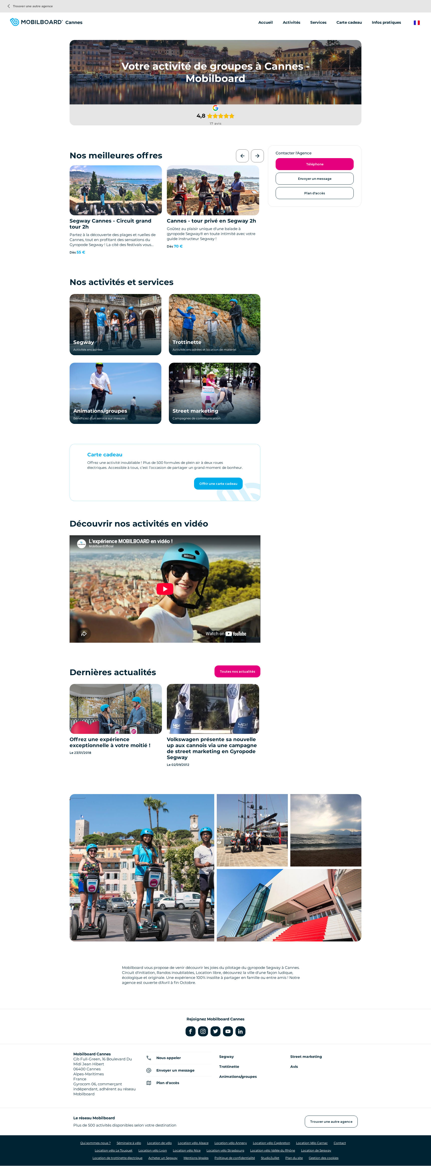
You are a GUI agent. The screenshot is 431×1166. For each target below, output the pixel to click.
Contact (340, 1143)
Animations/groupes (100, 411)
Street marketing (195, 411)
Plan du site (294, 1158)
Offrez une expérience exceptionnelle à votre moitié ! (110, 742)
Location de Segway (316, 1150)
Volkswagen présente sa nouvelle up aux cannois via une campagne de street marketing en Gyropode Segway (212, 748)
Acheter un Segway (163, 1158)
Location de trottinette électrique (117, 1158)
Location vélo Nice (187, 1150)
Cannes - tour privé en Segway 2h (211, 221)
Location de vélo (159, 1143)
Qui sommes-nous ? (95, 1143)
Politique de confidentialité (235, 1158)
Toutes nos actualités (237, 671)
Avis (294, 1066)
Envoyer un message (314, 179)
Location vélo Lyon (152, 1150)
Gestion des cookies (323, 1158)
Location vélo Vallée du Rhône (272, 1150)
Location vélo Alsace (193, 1143)
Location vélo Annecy (231, 1143)
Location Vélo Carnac (312, 1143)
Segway (83, 342)
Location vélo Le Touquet (113, 1150)
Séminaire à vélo (129, 1143)
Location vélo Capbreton (271, 1143)
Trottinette (187, 342)
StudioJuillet (270, 1158)
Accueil (265, 22)
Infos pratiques (386, 22)
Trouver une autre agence (30, 6)
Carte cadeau (349, 22)
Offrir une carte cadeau (218, 484)
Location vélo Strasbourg (225, 1150)
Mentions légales (196, 1158)
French (420, 22)
